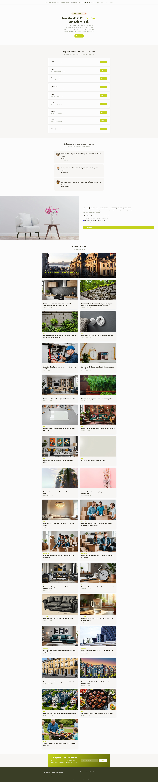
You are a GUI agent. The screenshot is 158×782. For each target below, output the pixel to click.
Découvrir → (79, 35)
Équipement (62, 2)
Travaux (111, 2)
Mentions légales (88, 771)
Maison (102, 2)
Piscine (106, 2)
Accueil (81, 771)
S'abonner (103, 760)
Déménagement (55, 2)
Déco (50, 2)
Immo (67, 2)
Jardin (98, 2)
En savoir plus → (88, 227)
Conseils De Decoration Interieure (82, 2)
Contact (94, 771)
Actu (46, 2)
